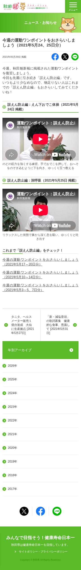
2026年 (12, 365)
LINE (75, 56)
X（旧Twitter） (65, 56)
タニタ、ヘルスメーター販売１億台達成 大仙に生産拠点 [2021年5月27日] (22, 325)
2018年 (12, 475)
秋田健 (25, 6)
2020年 (12, 447)
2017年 (12, 489)
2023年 (12, 406)
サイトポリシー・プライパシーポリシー (43, 551)
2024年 (12, 393)
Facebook (55, 56)
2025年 (12, 379)
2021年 (12, 434)
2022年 (12, 420)
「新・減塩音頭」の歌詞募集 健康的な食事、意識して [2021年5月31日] (58, 325)
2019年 (12, 461)
